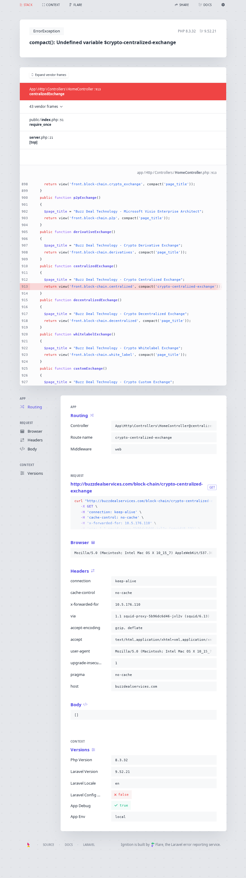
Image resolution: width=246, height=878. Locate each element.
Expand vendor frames (50, 75)
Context (27, 465)
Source (48, 845)
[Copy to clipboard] (211, 426)
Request (26, 423)
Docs (69, 845)
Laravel (89, 845)
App (23, 399)
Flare (159, 844)
